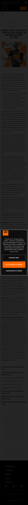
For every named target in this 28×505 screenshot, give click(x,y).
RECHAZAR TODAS (14, 258)
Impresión (16, 251)
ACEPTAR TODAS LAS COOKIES (14, 264)
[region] (14, 252)
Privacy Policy (12, 251)
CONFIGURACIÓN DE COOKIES (14, 271)
